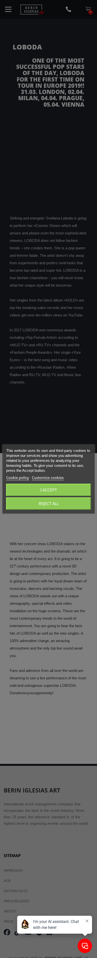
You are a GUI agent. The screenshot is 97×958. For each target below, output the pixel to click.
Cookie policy (17, 477)
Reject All (49, 503)
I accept (48, 490)
